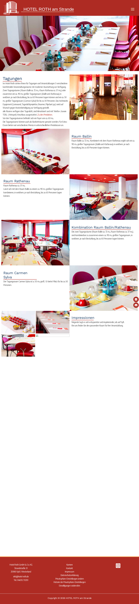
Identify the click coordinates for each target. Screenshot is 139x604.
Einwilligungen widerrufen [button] (69, 585)
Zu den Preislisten (44, 114)
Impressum (69, 571)
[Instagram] (118, 565)
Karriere (69, 564)
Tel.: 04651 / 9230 (21, 580)
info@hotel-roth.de (21, 576)
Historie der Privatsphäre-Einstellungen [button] (69, 582)
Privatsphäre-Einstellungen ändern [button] (69, 578)
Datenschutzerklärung (70, 575)
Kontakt (69, 568)
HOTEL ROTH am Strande (48, 9)
